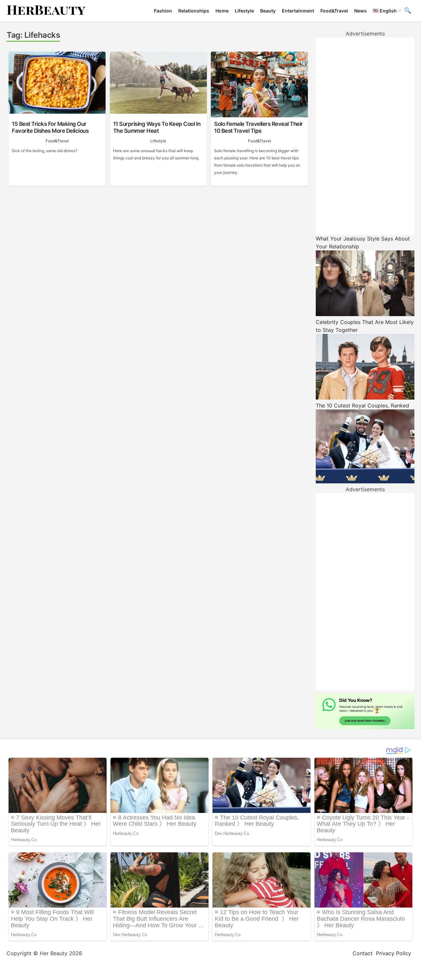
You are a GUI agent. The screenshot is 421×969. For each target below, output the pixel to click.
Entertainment (298, 10)
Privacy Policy (393, 953)
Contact (363, 953)
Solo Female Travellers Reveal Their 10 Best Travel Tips (258, 127)
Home (222, 10)
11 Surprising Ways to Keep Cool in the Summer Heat (157, 127)
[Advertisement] (365, 136)
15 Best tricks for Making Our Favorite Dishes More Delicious (50, 127)
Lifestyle (244, 10)
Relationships (193, 10)
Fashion (163, 10)
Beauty (268, 10)
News (360, 10)
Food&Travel (334, 10)
